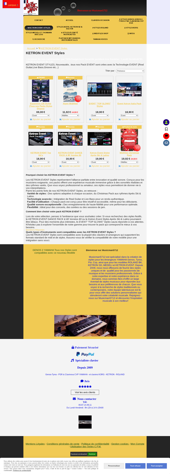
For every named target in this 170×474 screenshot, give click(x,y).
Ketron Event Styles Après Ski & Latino (100, 154)
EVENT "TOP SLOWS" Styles (100, 104)
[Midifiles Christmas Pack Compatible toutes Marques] (129, 139)
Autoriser (92, 454)
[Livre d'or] (166, 129)
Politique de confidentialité (95, 444)
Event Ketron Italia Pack (129, 103)
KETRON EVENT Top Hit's (40, 154)
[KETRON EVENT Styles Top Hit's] (40, 139)
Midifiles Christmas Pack (129, 154)
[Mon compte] (166, 122)
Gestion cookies (120, 444)
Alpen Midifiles (70, 103)
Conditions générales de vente (63, 444)
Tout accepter (157, 466)
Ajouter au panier (41, 119)
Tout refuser (135, 466)
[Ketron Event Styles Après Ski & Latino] (100, 139)
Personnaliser (114, 466)
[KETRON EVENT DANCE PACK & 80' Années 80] (70, 139)
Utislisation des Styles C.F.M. (85, 446)
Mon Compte (137, 444)
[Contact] (166, 143)
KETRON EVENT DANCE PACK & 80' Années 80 (70, 154)
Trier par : (110, 70)
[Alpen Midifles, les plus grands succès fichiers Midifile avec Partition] (70, 89)
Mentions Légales (35, 444)
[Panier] (166, 136)
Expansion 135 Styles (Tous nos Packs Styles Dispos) (40, 106)
